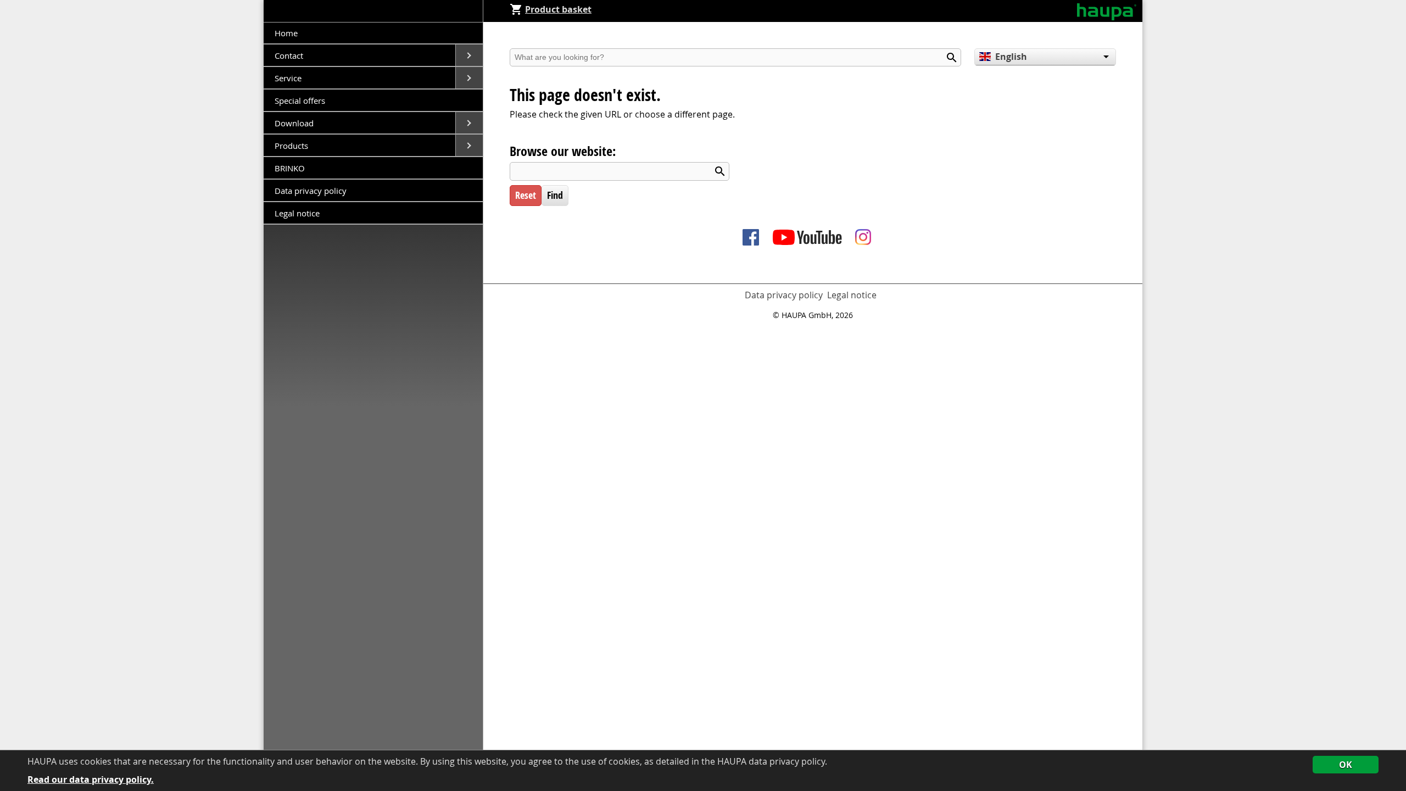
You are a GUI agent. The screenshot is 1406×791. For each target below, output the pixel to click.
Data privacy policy (311, 190)
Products (292, 145)
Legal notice (297, 213)
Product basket (558, 9)
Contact (290, 55)
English (1011, 57)
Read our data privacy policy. (90, 780)
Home (286, 32)
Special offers (300, 100)
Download (295, 123)
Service (289, 78)
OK (1345, 765)
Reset (525, 195)
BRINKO (290, 168)
